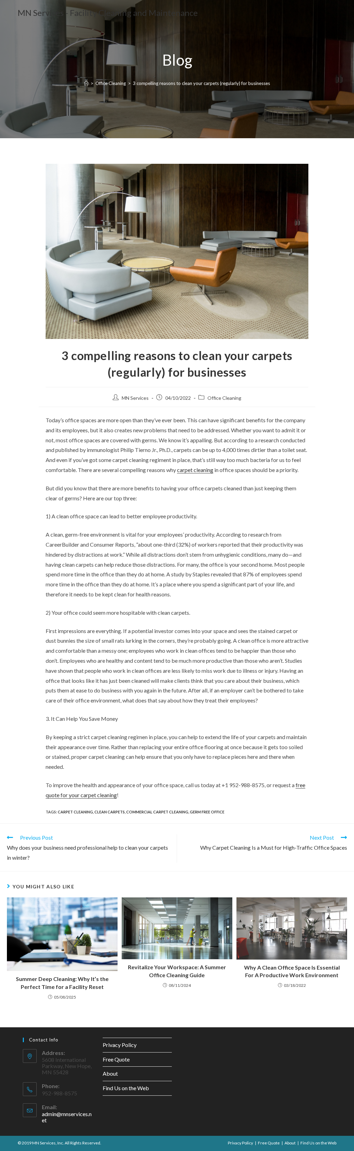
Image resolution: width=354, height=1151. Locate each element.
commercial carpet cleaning (157, 812)
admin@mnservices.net (67, 1117)
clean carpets (109, 812)
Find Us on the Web (126, 1088)
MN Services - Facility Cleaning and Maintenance (108, 13)
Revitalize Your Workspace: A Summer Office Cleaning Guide (177, 971)
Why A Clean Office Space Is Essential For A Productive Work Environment (292, 971)
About (110, 1073)
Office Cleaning (224, 398)
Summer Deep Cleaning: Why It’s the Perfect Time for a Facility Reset (62, 982)
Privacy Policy (120, 1044)
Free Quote (116, 1059)
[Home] (86, 83)
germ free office (207, 812)
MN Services (135, 398)
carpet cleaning (195, 469)
